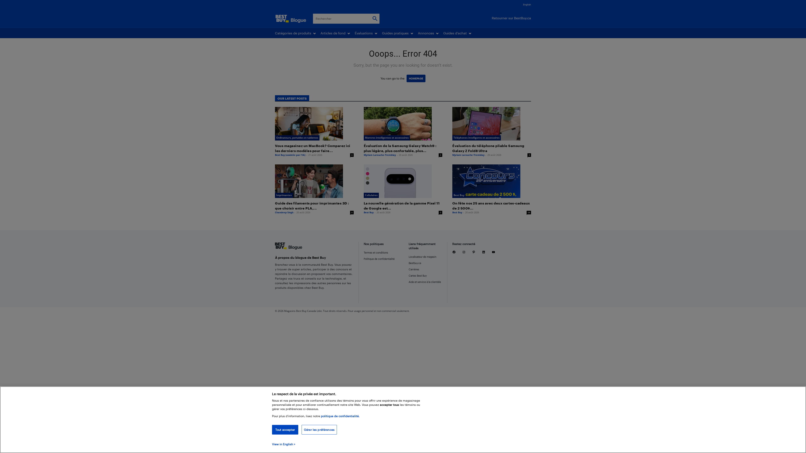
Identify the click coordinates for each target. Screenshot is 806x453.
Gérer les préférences (319, 429)
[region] (403, 419)
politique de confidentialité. (340, 416)
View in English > (283, 444)
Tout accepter (285, 429)
